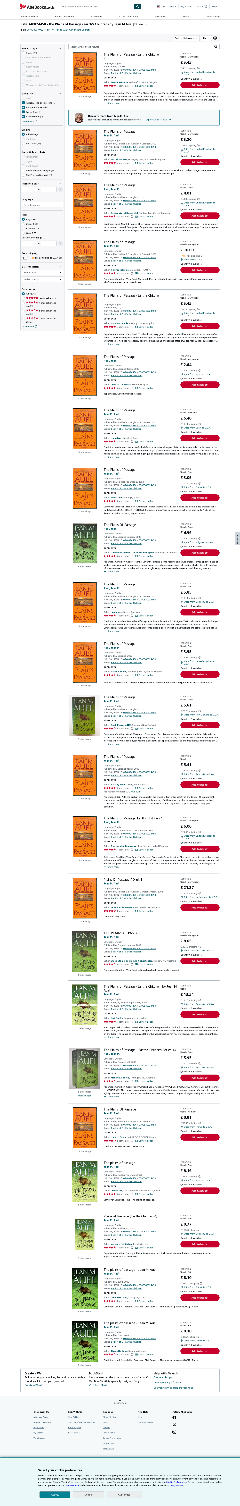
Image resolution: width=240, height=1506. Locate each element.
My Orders (38, 1432)
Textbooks (160, 16)
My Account (186, 6)
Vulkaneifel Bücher (121, 1244)
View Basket (39, 1438)
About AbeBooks (111, 1417)
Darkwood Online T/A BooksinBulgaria (132, 552)
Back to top (120, 1402)
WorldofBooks (119, 159)
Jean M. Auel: (112, 1220)
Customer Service (145, 1422)
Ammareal (116, 497)
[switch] (25, 258)
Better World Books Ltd (124, 212)
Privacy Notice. (175, 1485)
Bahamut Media (119, 323)
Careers (106, 1427)
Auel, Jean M (111, 647)
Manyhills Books (120, 1077)
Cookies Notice (110, 1443)
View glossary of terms (168, 1382)
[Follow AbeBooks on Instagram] (174, 1432)
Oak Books (117, 1018)
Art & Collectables (128, 16)
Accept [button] (55, 1494)
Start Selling (213, 16)
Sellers (186, 16)
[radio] (23, 143)
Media (106, 1422)
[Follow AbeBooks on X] (174, 1425)
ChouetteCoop (119, 1297)
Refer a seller (74, 1432)
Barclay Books (119, 784)
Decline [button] (88, 1494)
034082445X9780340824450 (139, 69)
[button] (60, 189)
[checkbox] (23, 52)
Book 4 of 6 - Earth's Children (126, 73)
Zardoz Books (118, 671)
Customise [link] (124, 1494)
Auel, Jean (110, 360)
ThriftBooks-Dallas (122, 269)
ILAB (138, 791)
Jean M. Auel (111, 135)
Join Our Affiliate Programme (81, 1422)
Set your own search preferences (173, 1387)
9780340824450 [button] (39, 29)
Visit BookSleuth (98, 1385)
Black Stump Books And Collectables (131, 960)
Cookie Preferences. (176, 1482)
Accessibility (108, 1448)
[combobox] (97, 6)
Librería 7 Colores (121, 384)
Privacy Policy (109, 1432)
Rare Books (97, 16)
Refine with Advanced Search (72, 29)
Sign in (173, 6)
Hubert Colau (118, 1137)
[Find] (137, 6)
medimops (116, 612)
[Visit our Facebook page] (174, 1418)
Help (214, 6)
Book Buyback (74, 1427)
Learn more (28, 121)
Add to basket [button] (200, 85)
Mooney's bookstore (122, 907)
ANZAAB (130, 791)
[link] (215, 38)
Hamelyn (116, 438)
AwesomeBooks (119, 82)
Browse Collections (64, 16)
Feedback (237, 538)
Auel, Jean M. (112, 189)
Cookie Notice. (72, 1485)
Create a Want (33, 1385)
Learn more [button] (28, 326)
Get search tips (163, 1377)
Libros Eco (116, 1190)
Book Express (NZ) (121, 725)
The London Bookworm (124, 846)
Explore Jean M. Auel (156, 119)
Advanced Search (29, 16)
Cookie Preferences (112, 1438)
